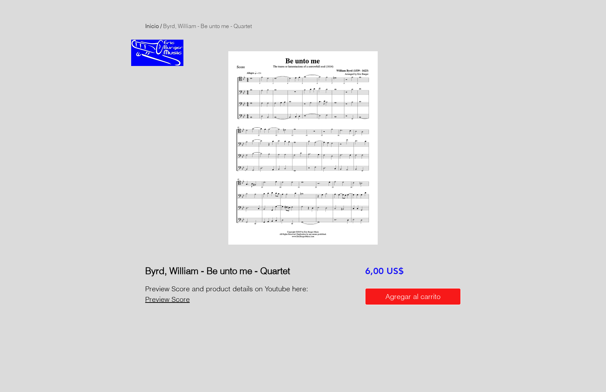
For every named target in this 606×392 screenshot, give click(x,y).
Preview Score (167, 299)
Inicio (152, 25)
